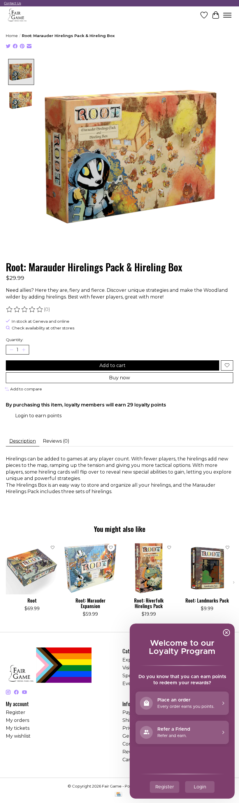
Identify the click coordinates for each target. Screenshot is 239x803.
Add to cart (112, 365)
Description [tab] (22, 441)
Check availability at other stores (43, 328)
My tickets (17, 728)
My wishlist (18, 736)
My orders (17, 720)
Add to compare (26, 389)
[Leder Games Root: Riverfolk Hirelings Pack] (148, 568)
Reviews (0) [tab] (56, 441)
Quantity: (14, 339)
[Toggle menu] (227, 15)
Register (15, 712)
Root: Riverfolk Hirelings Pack (149, 603)
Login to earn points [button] (38, 415)
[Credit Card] (118, 794)
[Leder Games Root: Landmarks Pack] (207, 568)
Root (32, 600)
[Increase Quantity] (23, 349)
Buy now (119, 377)
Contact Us (12, 3)
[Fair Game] (17, 15)
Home (12, 35)
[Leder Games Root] (32, 568)
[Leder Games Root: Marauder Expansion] (90, 568)
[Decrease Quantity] (11, 349)
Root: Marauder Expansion (90, 603)
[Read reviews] (25, 309)
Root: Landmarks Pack (207, 600)
